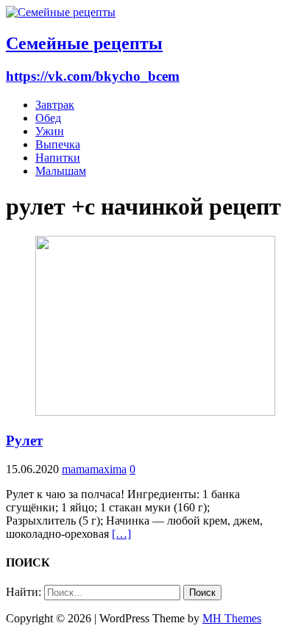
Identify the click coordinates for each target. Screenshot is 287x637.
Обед (48, 118)
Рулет (24, 440)
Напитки (57, 157)
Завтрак (54, 104)
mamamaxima (94, 469)
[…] (121, 534)
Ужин (49, 131)
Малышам (60, 171)
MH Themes (231, 618)
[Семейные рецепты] (61, 12)
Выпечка (57, 144)
